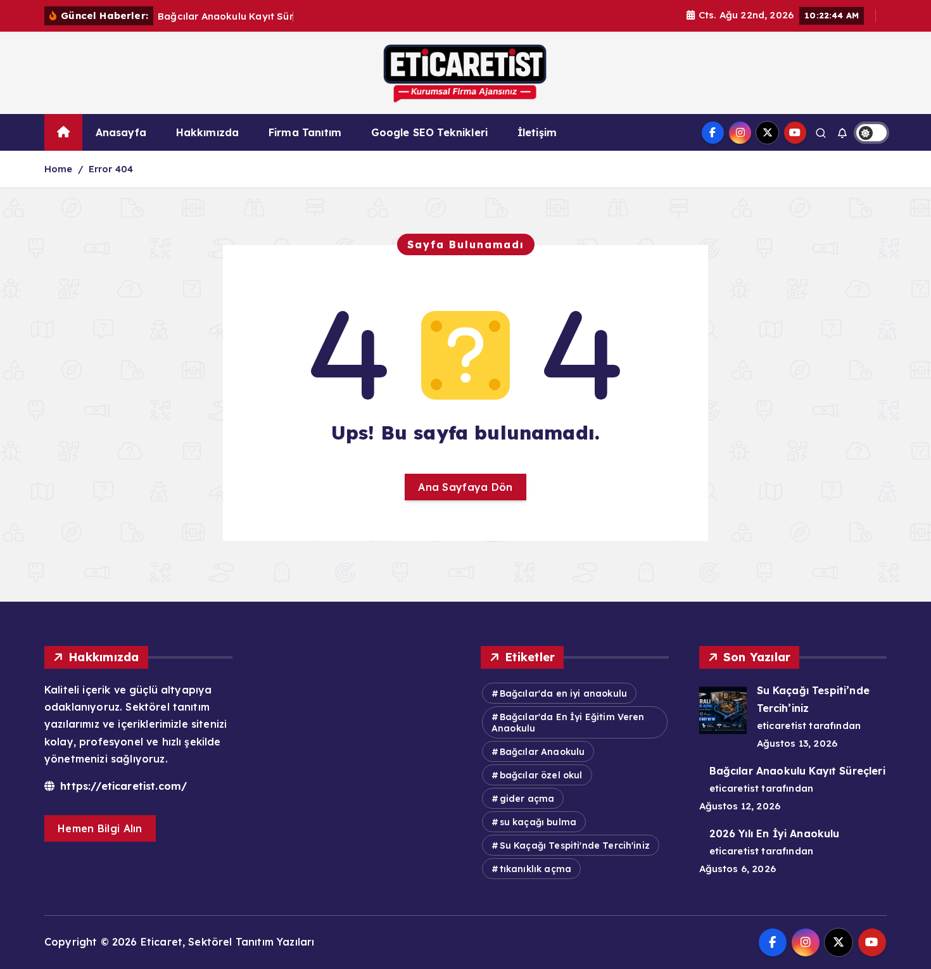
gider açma (527, 798)
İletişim (537, 132)
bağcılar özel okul (541, 775)
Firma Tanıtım (305, 132)
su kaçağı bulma (538, 822)
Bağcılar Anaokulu (542, 751)
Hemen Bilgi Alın (100, 828)
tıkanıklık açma (535, 869)
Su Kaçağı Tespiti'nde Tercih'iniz (575, 845)
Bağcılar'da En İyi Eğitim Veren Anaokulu (568, 722)
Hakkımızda (207, 132)
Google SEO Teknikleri (429, 132)
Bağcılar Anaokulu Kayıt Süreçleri (797, 770)
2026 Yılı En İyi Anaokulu (774, 833)
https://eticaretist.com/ (122, 786)
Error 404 (111, 169)
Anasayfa (121, 132)
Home (58, 169)
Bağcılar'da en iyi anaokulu (563, 693)
